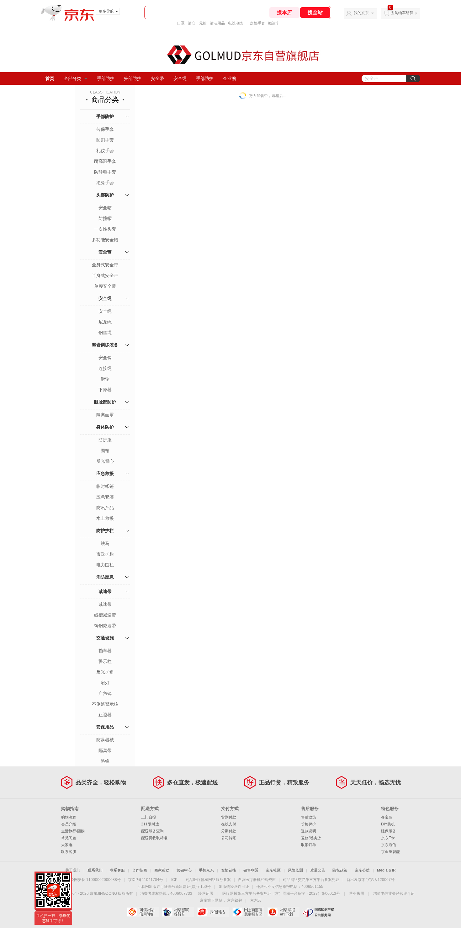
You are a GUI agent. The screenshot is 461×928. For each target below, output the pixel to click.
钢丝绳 (105, 332)
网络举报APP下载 (283, 912)
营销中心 (184, 870)
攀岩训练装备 (105, 344)
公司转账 (228, 838)
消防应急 (105, 576)
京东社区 (273, 870)
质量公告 (317, 870)
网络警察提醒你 (178, 912)
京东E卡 (388, 838)
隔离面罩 (105, 414)
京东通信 (388, 845)
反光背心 (105, 461)
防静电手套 (105, 171)
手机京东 (206, 870)
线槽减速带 (105, 614)
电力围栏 (105, 564)
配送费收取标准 (154, 838)
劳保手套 (105, 129)
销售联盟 (250, 870)
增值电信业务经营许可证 (394, 893)
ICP (174, 879)
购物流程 (68, 817)
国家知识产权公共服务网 (318, 912)
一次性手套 (255, 23)
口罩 (181, 23)
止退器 (105, 714)
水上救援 (105, 518)
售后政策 (308, 817)
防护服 (105, 439)
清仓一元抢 (197, 23)
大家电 (66, 845)
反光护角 (105, 672)
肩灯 (105, 682)
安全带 (157, 78)
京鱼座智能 (390, 852)
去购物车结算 (402, 13)
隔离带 (105, 750)
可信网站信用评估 (143, 912)
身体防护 (105, 426)
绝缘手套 (105, 182)
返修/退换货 (311, 838)
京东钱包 (234, 900)
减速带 (105, 591)
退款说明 (308, 831)
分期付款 (228, 831)
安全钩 (105, 357)
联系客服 (68, 852)
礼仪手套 (105, 150)
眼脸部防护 (105, 401)
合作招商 (139, 870)
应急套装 (105, 496)
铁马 (105, 543)
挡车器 (105, 650)
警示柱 (105, 661)
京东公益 (362, 870)
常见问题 (68, 838)
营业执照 (356, 893)
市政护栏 (105, 554)
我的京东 (361, 13)
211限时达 (150, 824)
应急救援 (105, 473)
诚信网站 (213, 912)
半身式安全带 (105, 275)
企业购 (229, 78)
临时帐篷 (105, 486)
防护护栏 (105, 530)
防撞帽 (105, 218)
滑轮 (105, 378)
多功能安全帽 (105, 239)
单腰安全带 (105, 286)
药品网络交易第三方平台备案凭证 (311, 879)
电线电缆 (235, 23)
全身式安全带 (105, 264)
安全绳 (180, 78)
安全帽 (105, 207)
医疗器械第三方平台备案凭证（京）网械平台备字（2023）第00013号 (281, 893)
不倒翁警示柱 (105, 704)
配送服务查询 (152, 831)
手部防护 (105, 78)
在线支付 (228, 824)
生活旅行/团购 (73, 831)
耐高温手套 (105, 161)
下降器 (105, 389)
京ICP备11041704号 (145, 879)
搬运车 (273, 23)
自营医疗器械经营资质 (257, 879)
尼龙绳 (105, 321)
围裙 (105, 450)
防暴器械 (105, 739)
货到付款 (228, 817)
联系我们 (95, 870)
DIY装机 (388, 824)
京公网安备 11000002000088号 (93, 879)
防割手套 (105, 139)
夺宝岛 (386, 817)
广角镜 (105, 693)
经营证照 (205, 893)
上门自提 (148, 817)
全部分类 (72, 78)
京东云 (256, 900)
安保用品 (105, 726)
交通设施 (105, 637)
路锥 (105, 761)
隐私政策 (339, 870)
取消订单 (308, 845)
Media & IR (386, 870)
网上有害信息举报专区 (248, 912)
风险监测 (295, 870)
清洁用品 (217, 23)
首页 (49, 78)
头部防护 (132, 78)
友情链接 (228, 870)
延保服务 (388, 831)
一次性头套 (105, 229)
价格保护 (308, 824)
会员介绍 (68, 824)
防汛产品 (105, 507)
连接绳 (105, 368)
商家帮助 (161, 870)
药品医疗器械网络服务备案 (208, 879)
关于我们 (72, 870)
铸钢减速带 (105, 625)
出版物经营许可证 (234, 886)
